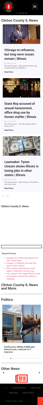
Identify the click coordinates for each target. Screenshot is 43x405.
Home (5, 388)
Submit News (28, 393)
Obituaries (13, 393)
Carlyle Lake (36, 388)
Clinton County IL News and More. (19, 286)
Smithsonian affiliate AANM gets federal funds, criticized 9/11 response (19, 349)
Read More (8, 72)
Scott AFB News (19, 388)
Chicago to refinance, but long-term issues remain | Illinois (19, 54)
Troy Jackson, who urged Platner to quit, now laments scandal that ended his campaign (23, 276)
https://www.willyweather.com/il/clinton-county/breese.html (17, 234)
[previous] (3, 196)
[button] (34, 6)
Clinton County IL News (19, 20)
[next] (8, 196)
